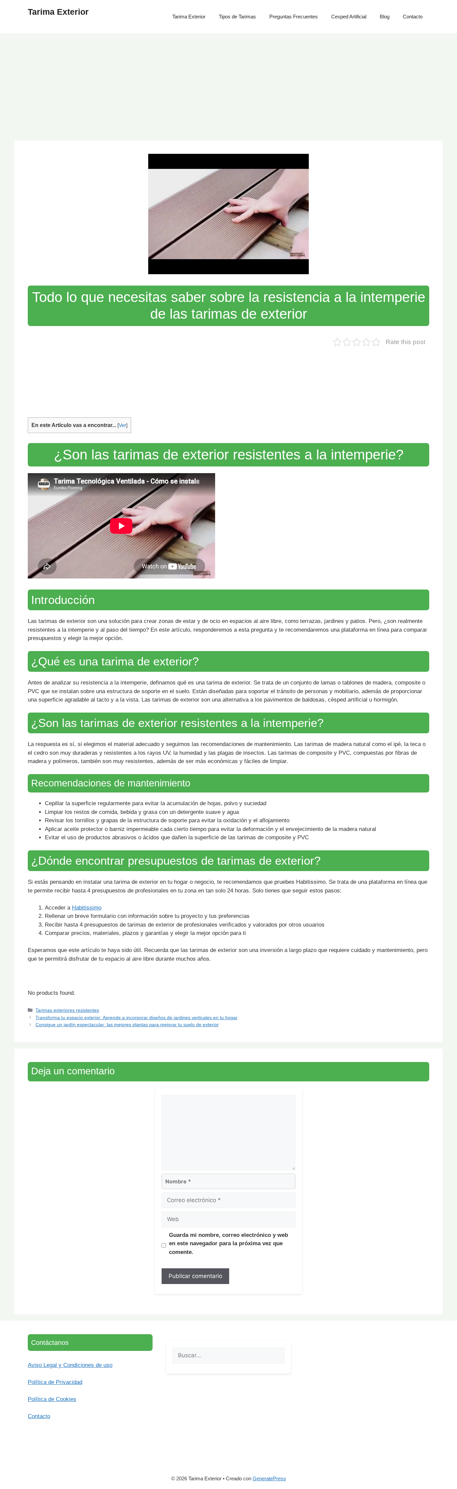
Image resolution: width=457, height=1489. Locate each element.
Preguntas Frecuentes (293, 16)
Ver (122, 425)
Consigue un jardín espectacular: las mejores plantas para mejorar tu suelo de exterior (127, 1024)
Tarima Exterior (58, 11)
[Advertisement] (228, 83)
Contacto (413, 16)
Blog (384, 16)
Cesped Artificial (348, 16)
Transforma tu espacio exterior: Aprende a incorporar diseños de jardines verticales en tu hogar (136, 1017)
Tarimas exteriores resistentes (67, 1010)
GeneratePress (269, 1478)
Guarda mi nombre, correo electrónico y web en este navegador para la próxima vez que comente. (228, 1243)
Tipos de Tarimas (237, 16)
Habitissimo (86, 908)
